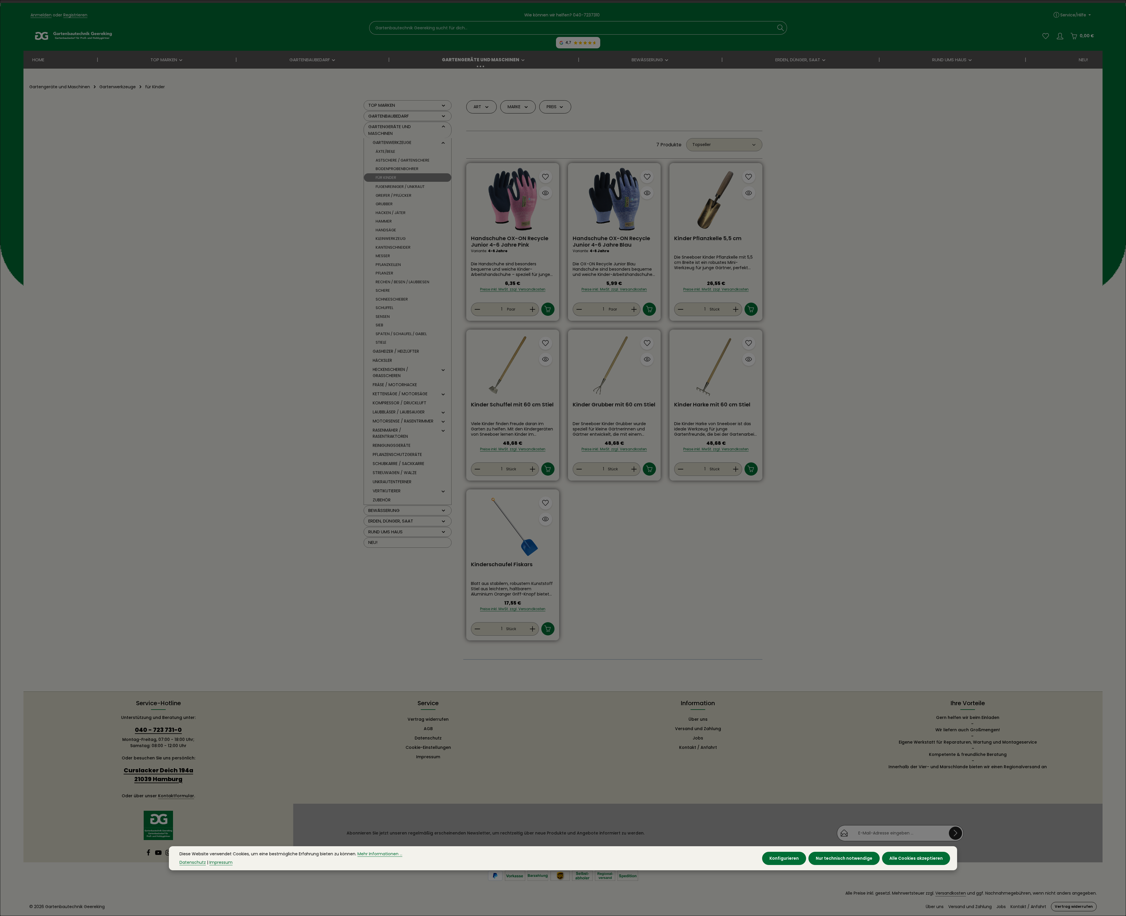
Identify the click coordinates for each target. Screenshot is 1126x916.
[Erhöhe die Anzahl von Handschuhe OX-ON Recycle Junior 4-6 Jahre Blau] (634, 309)
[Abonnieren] (955, 833)
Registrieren (75, 15)
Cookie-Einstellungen (428, 747)
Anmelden (41, 15)
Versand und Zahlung (698, 729)
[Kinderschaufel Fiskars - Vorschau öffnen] (545, 519)
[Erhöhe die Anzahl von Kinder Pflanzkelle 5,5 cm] (736, 309)
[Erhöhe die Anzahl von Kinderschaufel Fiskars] (532, 629)
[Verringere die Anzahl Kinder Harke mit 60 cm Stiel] (680, 469)
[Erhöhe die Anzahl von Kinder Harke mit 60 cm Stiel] (736, 469)
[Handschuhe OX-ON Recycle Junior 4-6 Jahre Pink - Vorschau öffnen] (545, 192)
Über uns (698, 719)
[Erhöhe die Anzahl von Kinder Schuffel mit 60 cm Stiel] (532, 469)
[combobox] (572, 28)
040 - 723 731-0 (158, 730)
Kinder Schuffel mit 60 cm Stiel (512, 404)
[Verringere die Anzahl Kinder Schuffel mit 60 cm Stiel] (477, 469)
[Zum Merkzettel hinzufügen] (545, 176)
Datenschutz (428, 738)
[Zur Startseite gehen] (73, 36)
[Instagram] (168, 854)
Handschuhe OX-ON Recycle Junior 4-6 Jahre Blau (611, 241)
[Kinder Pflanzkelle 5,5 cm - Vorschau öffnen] (748, 192)
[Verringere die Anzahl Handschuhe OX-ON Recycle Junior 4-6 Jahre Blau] (579, 309)
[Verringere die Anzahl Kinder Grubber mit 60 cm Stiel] (579, 469)
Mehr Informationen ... (379, 854)
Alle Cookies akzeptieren (916, 858)
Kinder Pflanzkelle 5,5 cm (708, 238)
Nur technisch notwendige (844, 858)
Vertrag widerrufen (428, 719)
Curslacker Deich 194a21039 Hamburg (158, 774)
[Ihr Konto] (1059, 36)
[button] (443, 105)
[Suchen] (780, 28)
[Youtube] (159, 854)
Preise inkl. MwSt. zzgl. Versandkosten (512, 289)
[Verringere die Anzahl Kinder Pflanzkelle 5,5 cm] (680, 309)
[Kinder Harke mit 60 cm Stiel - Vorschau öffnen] (748, 359)
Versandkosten (950, 893)
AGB (428, 729)
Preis (552, 107)
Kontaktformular (176, 796)
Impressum (428, 757)
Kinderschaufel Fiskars (502, 564)
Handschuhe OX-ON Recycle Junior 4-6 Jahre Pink (509, 241)
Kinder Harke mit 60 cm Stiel (712, 404)
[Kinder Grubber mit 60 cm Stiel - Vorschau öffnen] (647, 359)
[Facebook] (149, 854)
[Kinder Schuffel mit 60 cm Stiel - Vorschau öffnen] (545, 359)
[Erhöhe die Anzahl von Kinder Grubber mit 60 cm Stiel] (634, 469)
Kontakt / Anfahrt (698, 747)
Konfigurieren (784, 858)
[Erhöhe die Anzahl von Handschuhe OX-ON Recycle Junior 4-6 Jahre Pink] (532, 309)
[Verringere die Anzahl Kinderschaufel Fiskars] (477, 629)
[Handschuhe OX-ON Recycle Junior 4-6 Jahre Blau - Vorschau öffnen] (647, 192)
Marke (514, 107)
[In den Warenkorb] (547, 309)
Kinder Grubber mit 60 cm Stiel (614, 404)
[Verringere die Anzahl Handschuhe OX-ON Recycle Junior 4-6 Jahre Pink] (477, 309)
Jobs (698, 738)
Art (477, 107)
